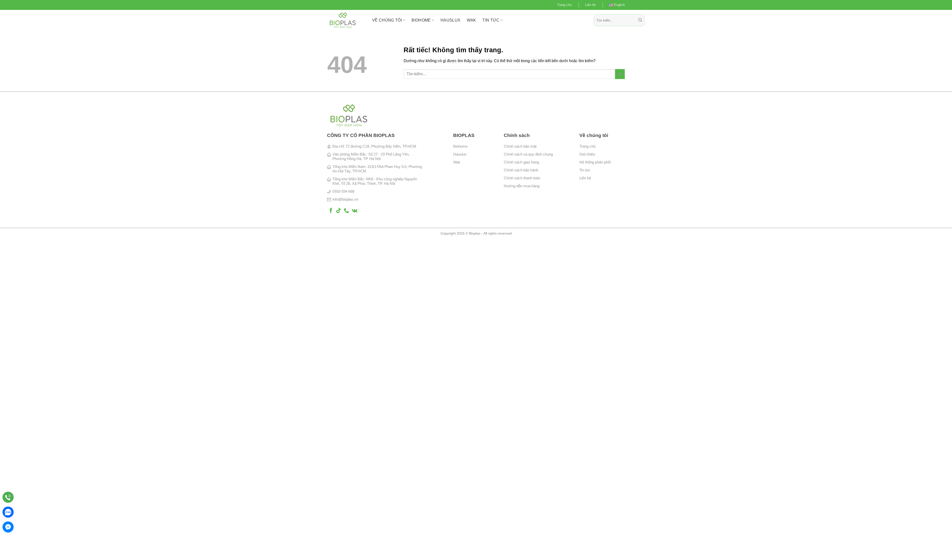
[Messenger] (8, 527)
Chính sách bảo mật (520, 146)
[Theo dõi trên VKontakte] (354, 211)
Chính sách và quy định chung (528, 154)
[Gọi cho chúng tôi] (346, 211)
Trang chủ (564, 5)
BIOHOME (421, 20)
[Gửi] (640, 20)
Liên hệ (590, 5)
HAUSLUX (450, 20)
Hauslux (460, 154)
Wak (456, 162)
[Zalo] (8, 512)
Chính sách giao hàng (521, 162)
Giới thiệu (587, 154)
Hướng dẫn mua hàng (521, 186)
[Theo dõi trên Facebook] (330, 211)
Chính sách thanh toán (522, 178)
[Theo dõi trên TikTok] (338, 211)
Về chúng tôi (387, 20)
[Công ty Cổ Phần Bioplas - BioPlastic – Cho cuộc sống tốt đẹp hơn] (346, 20)
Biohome (460, 146)
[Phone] (8, 497)
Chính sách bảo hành (521, 170)
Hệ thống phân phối (595, 162)
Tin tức (490, 20)
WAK (471, 20)
